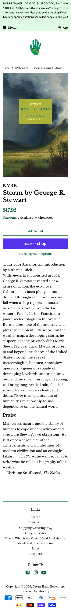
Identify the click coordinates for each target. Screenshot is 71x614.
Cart (65, 27)
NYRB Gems (21, 67)
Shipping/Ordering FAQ (35, 528)
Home (6, 67)
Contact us (35, 522)
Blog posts (35, 554)
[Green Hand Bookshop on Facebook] (27, 573)
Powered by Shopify (35, 591)
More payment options (35, 254)
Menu (11, 27)
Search (35, 517)
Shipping (10, 217)
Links (35, 548)
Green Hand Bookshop (48, 586)
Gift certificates (35, 533)
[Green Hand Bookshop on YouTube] (43, 573)
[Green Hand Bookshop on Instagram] (36, 573)
